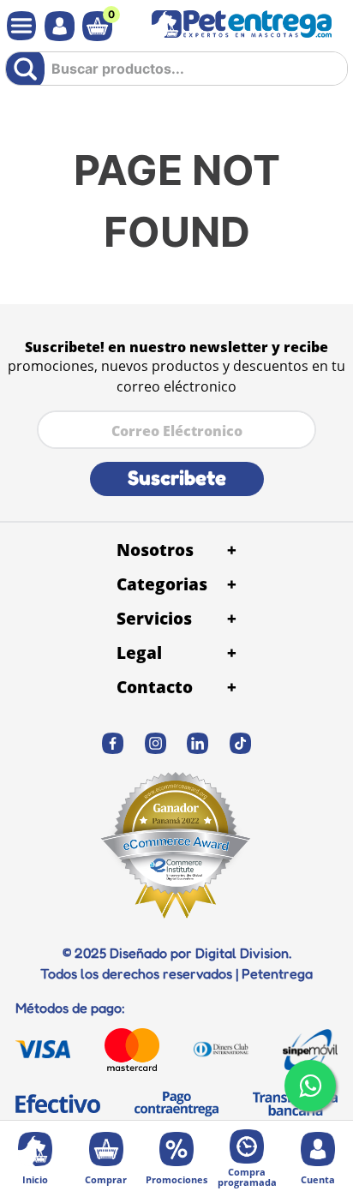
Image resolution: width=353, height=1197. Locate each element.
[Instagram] (156, 743)
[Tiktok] (241, 743)
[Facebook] (113, 743)
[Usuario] (55, 26)
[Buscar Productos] (28, 68)
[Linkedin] (198, 743)
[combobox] (176, 75)
